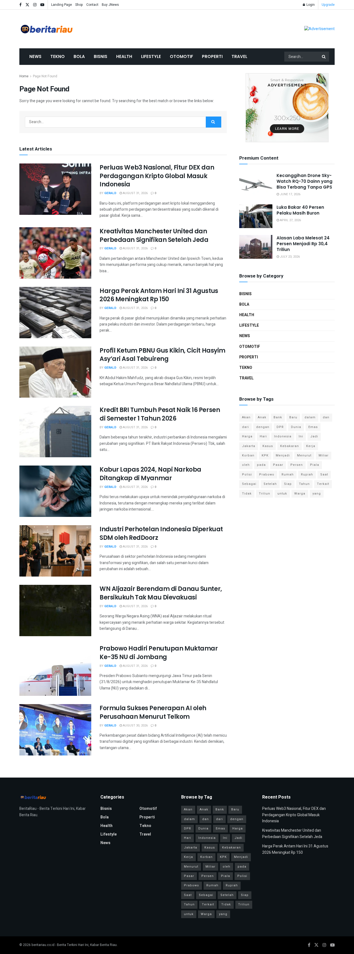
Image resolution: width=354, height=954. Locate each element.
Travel (239, 56)
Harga (247, 436)
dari (245, 427)
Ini (301, 436)
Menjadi (283, 455)
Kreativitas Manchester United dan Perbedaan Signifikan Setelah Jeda (154, 235)
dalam (310, 417)
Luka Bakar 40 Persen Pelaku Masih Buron (300, 210)
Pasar (278, 465)
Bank (278, 417)
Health (124, 56)
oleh (246, 465)
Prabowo (266, 474)
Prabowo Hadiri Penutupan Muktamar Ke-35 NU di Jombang (159, 652)
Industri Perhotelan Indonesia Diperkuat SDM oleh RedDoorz (161, 533)
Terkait (323, 484)
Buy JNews (110, 4)
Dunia (296, 427)
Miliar (324, 455)
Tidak (247, 493)
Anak (262, 417)
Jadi (314, 436)
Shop (79, 4)
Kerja (310, 446)
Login (310, 4)
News (35, 56)
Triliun (264, 493)
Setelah (270, 484)
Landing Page (61, 4)
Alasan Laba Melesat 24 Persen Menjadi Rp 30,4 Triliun (303, 243)
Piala (314, 465)
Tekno (57, 56)
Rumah (288, 474)
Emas (313, 427)
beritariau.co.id (43, 944)
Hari (263, 436)
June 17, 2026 (289, 194)
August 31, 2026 (135, 193)
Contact (92, 4)
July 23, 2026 (289, 256)
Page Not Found (45, 76)
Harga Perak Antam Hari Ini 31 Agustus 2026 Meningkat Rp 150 (159, 295)
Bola (79, 56)
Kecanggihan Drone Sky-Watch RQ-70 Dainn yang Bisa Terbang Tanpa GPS (304, 181)
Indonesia (282, 436)
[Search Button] (324, 57)
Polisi (247, 474)
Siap (288, 484)
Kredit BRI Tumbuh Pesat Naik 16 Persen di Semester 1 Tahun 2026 (160, 414)
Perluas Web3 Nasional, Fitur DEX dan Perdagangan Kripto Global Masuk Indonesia (157, 176)
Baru (293, 417)
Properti (212, 56)
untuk (282, 493)
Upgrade (328, 4)
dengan (262, 427)
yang (317, 493)
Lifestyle (151, 56)
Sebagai (249, 484)
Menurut (304, 455)
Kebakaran (289, 446)
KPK (265, 455)
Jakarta (248, 446)
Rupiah (307, 474)
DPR (280, 427)
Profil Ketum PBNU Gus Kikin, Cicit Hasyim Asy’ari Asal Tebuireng (162, 354)
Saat (324, 474)
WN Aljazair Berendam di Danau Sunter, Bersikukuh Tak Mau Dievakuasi (161, 593)
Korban (248, 455)
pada (261, 465)
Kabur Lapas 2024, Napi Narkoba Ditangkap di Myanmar (150, 473)
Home (23, 76)
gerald (110, 193)
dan (326, 417)
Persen (296, 465)
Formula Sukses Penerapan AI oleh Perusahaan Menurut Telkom (153, 712)
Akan (246, 417)
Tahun (304, 484)
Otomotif (181, 56)
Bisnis (100, 56)
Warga (299, 493)
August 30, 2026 (135, 725)
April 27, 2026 (290, 220)
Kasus (267, 446)
